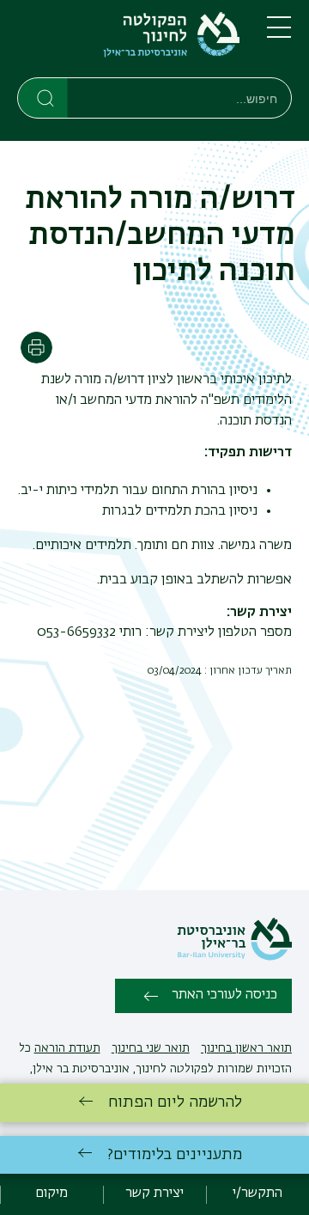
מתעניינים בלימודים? (174, 1155)
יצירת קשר (154, 1193)
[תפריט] (279, 34)
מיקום (51, 1193)
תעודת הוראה (67, 1048)
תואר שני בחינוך (151, 1048)
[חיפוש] (43, 97)
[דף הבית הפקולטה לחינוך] (128, 42)
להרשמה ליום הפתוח (175, 1102)
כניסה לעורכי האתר (224, 995)
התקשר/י (257, 1193)
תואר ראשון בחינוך (246, 1048)
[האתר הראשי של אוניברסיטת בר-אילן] (234, 957)
